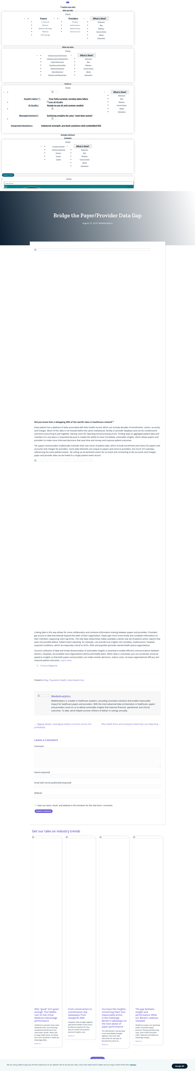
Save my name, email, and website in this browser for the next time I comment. (75, 805)
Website (38, 793)
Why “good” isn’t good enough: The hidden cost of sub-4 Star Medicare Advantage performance (46, 1015)
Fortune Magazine (48, 665)
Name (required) (42, 772)
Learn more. (66, 660)
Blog (46, 680)
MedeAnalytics (106, 223)
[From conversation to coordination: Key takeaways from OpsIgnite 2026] (80, 837)
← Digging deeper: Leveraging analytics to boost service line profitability (62, 726)
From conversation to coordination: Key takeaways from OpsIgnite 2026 (80, 1013)
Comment (39, 746)
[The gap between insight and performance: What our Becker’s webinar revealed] (148, 837)
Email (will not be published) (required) (52, 782)
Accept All (179, 1066)
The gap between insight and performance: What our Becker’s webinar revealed (146, 1015)
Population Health (57, 680)
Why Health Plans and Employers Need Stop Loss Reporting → (131, 724)
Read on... (38, 1044)
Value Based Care (75, 680)
